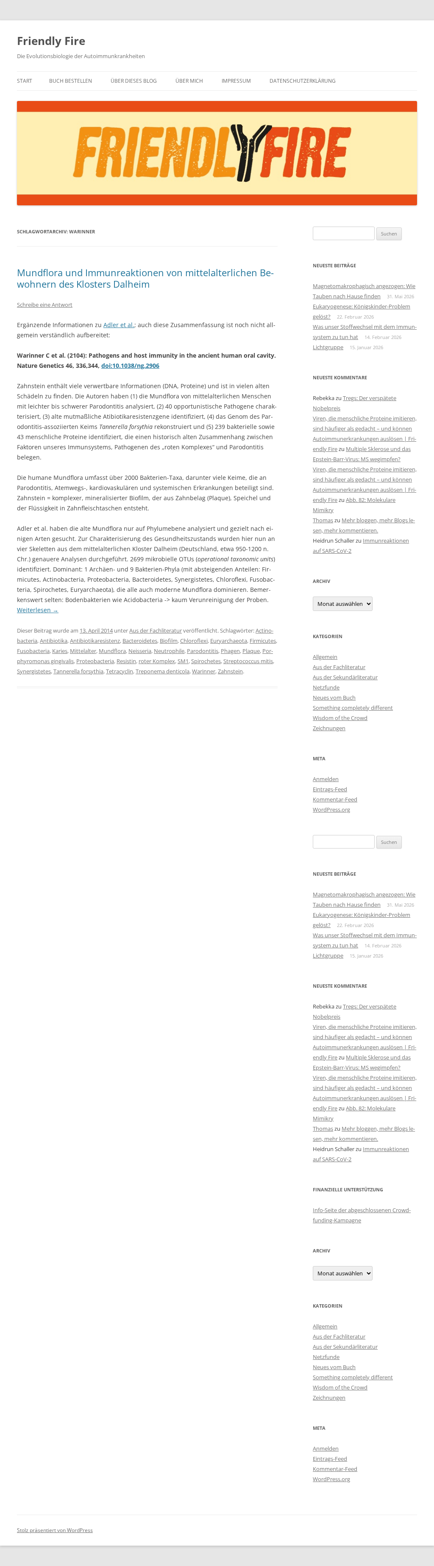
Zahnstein (230, 671)
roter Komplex (157, 661)
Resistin (126, 661)
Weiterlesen (37, 610)
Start (24, 80)
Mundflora (112, 651)
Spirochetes (206, 661)
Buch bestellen (70, 80)
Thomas (323, 520)
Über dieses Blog (134, 80)
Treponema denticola (162, 671)
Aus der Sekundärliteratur (345, 677)
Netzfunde (326, 687)
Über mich (189, 80)
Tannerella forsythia (78, 671)
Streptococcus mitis (248, 661)
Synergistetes (34, 671)
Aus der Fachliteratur (155, 630)
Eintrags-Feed (330, 789)
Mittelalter (83, 651)
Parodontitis (202, 651)
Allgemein (325, 657)
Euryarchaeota (228, 640)
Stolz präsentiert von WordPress (55, 1530)
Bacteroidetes (139, 640)
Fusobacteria (33, 651)
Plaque (251, 651)
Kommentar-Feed (335, 799)
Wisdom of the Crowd (340, 718)
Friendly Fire (51, 40)
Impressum (236, 80)
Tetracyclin (119, 671)
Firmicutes (263, 640)
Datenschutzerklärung (303, 80)
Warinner (203, 671)
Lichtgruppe (328, 347)
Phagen (230, 651)
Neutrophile (169, 651)
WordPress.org (331, 809)
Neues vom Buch (334, 697)
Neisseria (139, 651)
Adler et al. (118, 325)
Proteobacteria (95, 661)
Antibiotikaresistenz (95, 640)
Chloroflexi (194, 640)
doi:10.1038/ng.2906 (130, 365)
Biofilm (169, 640)
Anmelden (326, 779)
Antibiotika (53, 640)
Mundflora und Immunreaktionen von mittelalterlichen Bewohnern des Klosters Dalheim (145, 278)
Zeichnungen (329, 728)
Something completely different (353, 708)
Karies (59, 651)
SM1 (183, 661)
